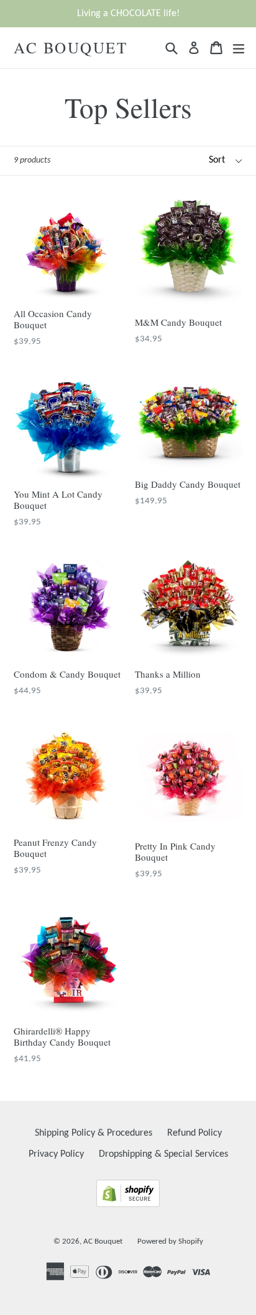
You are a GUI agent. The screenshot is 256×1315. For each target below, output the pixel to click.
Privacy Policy (56, 1154)
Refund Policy (194, 1133)
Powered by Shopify (170, 1241)
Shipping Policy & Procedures (93, 1133)
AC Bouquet (70, 47)
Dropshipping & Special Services (163, 1154)
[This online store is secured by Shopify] (128, 1205)
